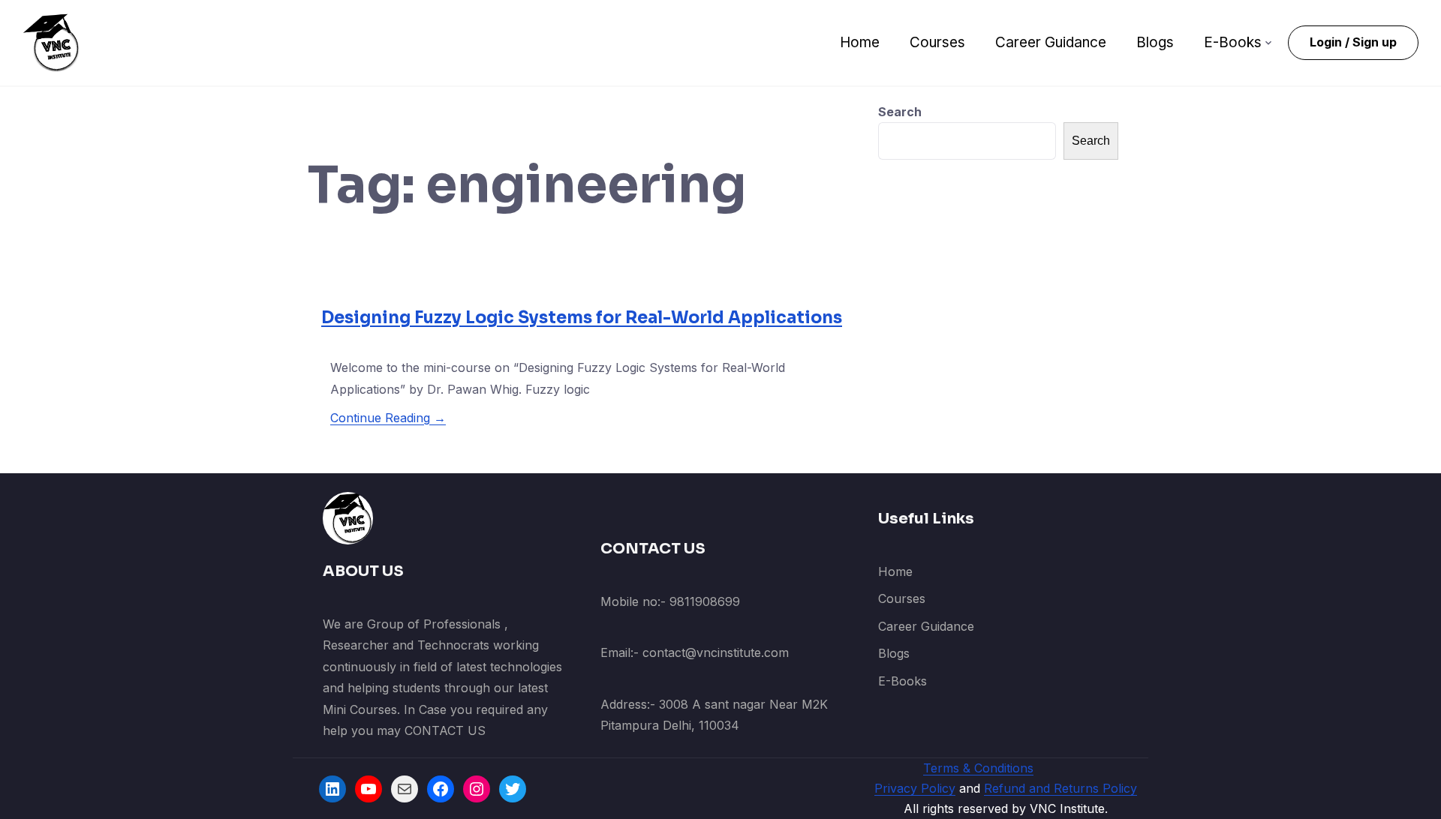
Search (900, 111)
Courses (937, 42)
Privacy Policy (914, 788)
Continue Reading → (388, 417)
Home (860, 42)
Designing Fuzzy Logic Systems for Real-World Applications (581, 318)
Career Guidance (1050, 42)
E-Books (1233, 42)
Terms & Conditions (978, 768)
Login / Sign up (1353, 42)
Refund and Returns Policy (1060, 788)
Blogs (1155, 42)
